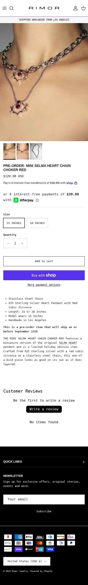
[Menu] (4, 8)
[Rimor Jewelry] (44, 8)
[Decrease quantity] (7, 243)
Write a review (44, 409)
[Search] (13, 8)
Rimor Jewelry (20, 571)
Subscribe (44, 511)
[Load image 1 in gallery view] (44, 82)
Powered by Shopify (41, 571)
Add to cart (44, 261)
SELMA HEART (68, 342)
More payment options (44, 284)
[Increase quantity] (23, 243)
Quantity (9, 234)
